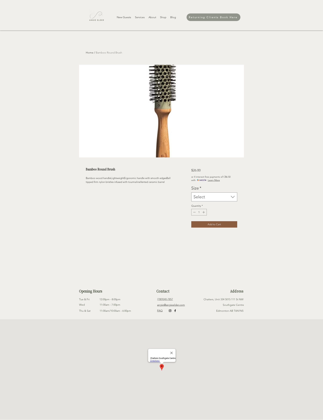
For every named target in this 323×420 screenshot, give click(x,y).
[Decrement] (194, 212)
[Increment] (204, 212)
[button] (163, 17)
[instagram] (170, 310)
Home (89, 52)
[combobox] (214, 196)
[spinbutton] (199, 212)
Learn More (214, 180)
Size (196, 188)
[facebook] (175, 310)
